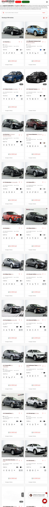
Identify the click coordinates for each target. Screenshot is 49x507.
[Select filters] (44, 18)
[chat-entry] (44, 501)
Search (43, 12)
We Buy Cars (18, 1)
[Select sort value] (46, 18)
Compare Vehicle (8, 64)
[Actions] (21, 42)
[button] (22, 30)
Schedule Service (26, 1)
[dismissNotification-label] (46, 493)
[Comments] (22, 53)
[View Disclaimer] (14, 53)
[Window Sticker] (45, 284)
